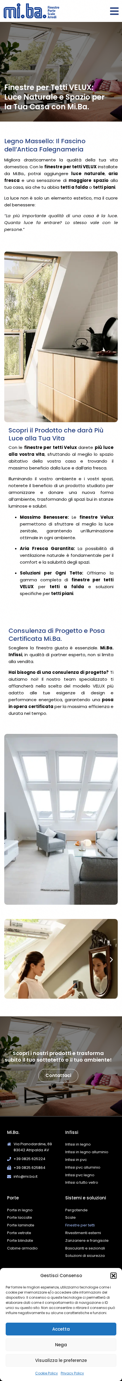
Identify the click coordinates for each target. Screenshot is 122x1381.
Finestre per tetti (80, 1225)
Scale (70, 1217)
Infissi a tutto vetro (81, 1182)
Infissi (71, 1132)
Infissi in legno (78, 1144)
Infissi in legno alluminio (86, 1152)
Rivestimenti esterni (83, 1233)
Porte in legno (20, 1210)
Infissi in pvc (76, 1159)
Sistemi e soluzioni (85, 1198)
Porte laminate (20, 1225)
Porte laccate (19, 1217)
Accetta (61, 1329)
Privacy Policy (72, 1373)
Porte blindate (20, 1240)
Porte (13, 1198)
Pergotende (76, 1210)
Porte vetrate (19, 1233)
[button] (113, 1276)
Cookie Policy (46, 1373)
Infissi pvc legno (79, 1175)
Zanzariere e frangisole (87, 1240)
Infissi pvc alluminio (82, 1167)
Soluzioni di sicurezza (85, 1255)
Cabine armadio (22, 1248)
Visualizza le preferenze (61, 1360)
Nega (61, 1345)
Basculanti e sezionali (85, 1248)
